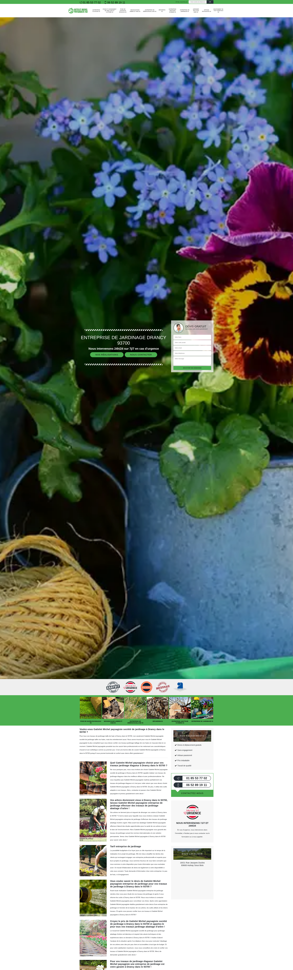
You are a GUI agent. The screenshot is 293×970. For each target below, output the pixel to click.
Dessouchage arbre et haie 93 (135, 10)
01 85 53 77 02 (92, 2)
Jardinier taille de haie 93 (196, 10)
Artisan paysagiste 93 (206, 10)
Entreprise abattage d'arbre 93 (172, 10)
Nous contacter (141, 355)
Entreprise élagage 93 (96, 10)
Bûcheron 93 (162, 10)
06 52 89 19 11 (116, 2)
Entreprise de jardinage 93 (184, 10)
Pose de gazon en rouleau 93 (122, 10)
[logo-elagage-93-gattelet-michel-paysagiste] (78, 10)
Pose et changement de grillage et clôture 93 (109, 10)
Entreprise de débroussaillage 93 (149, 10)
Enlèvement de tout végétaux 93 (218, 10)
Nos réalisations (106, 355)
